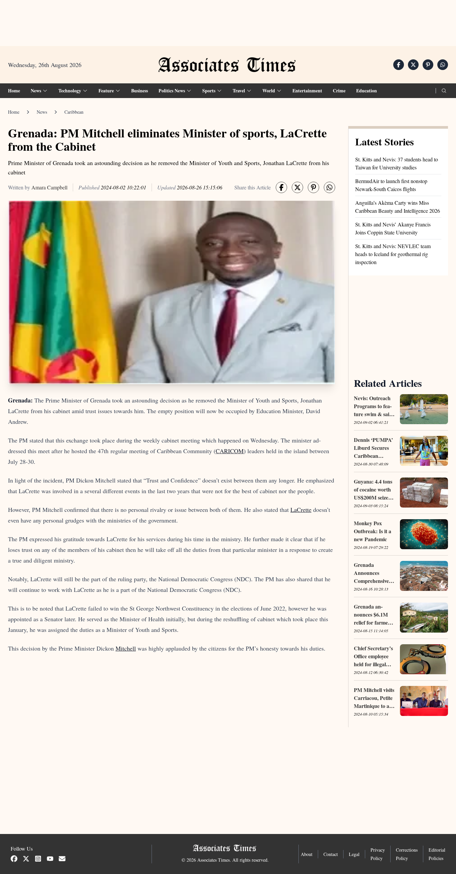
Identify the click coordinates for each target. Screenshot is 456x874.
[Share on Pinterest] (428, 64)
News (42, 112)
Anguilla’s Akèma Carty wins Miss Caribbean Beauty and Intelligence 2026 (397, 206)
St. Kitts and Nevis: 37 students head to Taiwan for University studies (396, 163)
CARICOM (230, 451)
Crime (339, 90)
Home (14, 90)
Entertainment (307, 90)
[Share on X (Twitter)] (413, 64)
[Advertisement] (228, 20)
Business (139, 90)
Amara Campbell (49, 187)
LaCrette (300, 510)
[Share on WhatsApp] (442, 64)
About (306, 854)
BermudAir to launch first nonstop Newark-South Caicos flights (391, 184)
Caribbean (73, 112)
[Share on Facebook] (398, 64)
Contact (330, 854)
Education (366, 90)
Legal (354, 854)
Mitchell (126, 648)
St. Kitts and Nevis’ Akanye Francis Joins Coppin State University (393, 228)
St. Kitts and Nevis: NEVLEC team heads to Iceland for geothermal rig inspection (393, 253)
